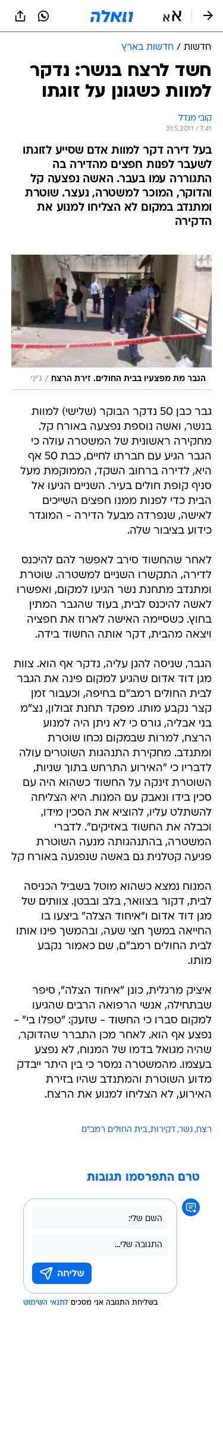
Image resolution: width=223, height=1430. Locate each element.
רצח (204, 1130)
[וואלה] (111, 16)
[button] (172, 16)
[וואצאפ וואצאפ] (43, 16)
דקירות (162, 1130)
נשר (186, 1130)
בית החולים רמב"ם (114, 1130)
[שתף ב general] (20, 16)
